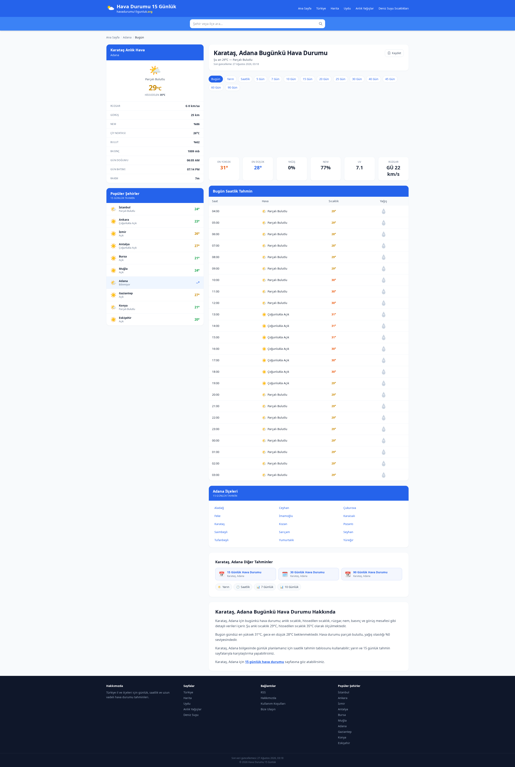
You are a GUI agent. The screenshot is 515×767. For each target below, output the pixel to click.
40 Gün (373, 79)
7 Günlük (264, 587)
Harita (335, 8)
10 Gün (291, 79)
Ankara (342, 698)
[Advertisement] (309, 124)
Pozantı (348, 524)
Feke (217, 516)
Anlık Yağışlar (365, 8)
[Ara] (320, 24)
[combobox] (257, 23)
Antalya (343, 709)
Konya (342, 737)
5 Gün (260, 79)
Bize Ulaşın (268, 709)
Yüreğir (348, 540)
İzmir (341, 703)
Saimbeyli (221, 532)
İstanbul (343, 692)
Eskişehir (344, 743)
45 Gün (390, 79)
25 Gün (340, 79)
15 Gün (307, 79)
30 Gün (357, 79)
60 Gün (216, 87)
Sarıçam (284, 532)
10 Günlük (289, 587)
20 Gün (324, 79)
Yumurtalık (286, 540)
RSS (263, 692)
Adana (127, 37)
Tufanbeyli (221, 540)
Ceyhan (284, 508)
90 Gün (232, 87)
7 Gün (275, 79)
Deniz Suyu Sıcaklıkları (394, 8)
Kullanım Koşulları (273, 703)
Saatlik (245, 79)
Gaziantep (345, 732)
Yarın (230, 79)
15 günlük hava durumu (264, 662)
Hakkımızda (268, 698)
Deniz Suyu (191, 715)
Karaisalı (349, 516)
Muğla (342, 720)
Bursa (342, 715)
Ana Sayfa (304, 8)
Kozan (283, 524)
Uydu (347, 8)
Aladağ (219, 508)
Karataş (219, 524)
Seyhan (348, 532)
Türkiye (321, 8)
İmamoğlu (286, 516)
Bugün (215, 79)
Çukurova (349, 508)
